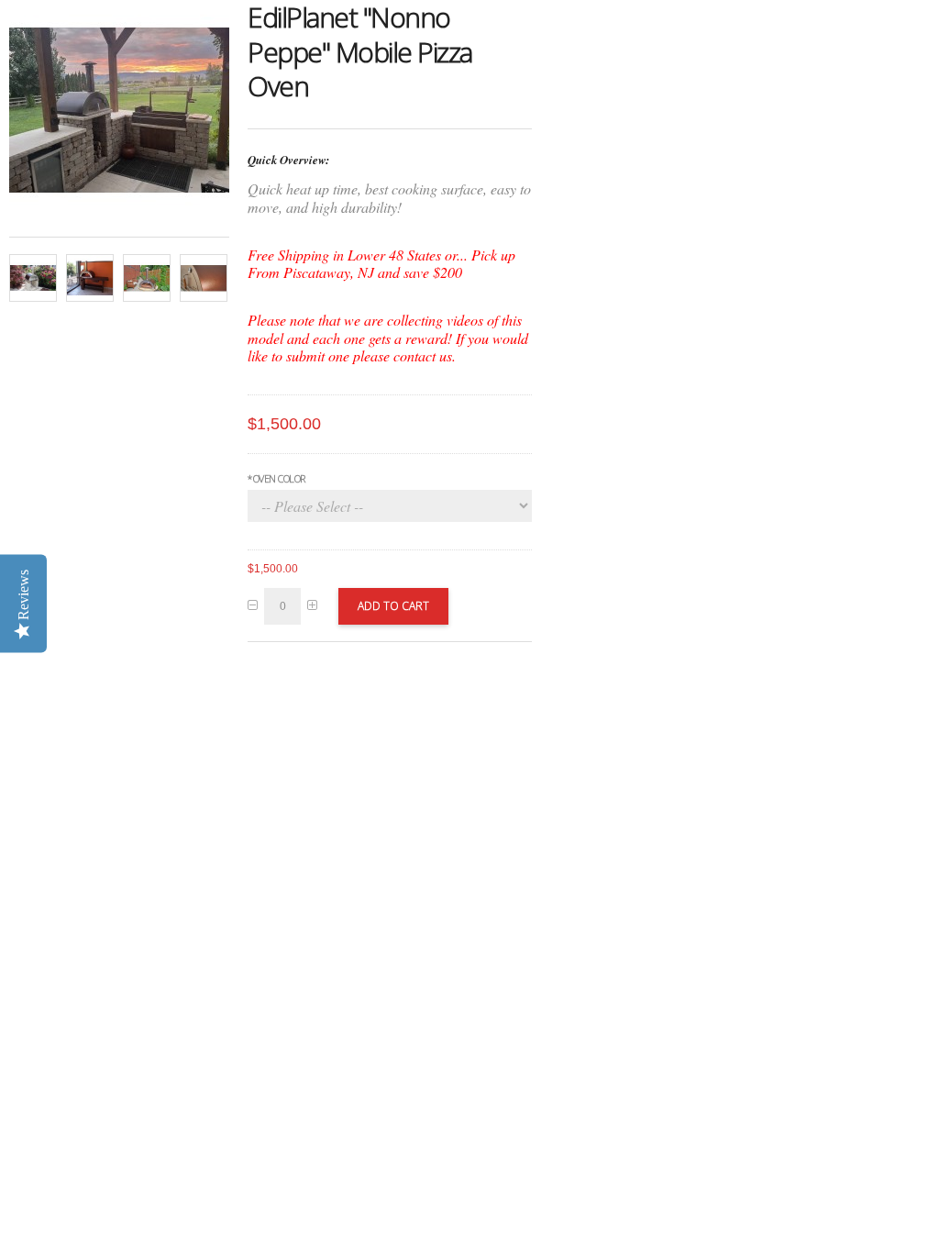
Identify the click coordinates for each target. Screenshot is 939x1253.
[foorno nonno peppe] (90, 278)
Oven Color (276, 478)
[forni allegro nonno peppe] (147, 278)
